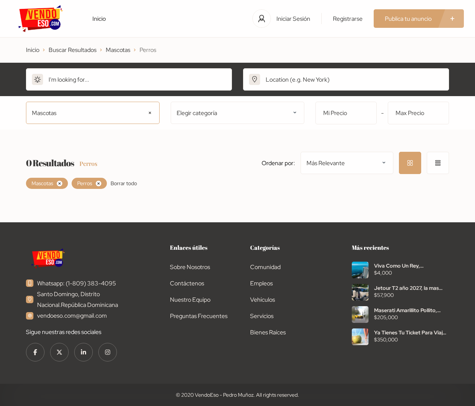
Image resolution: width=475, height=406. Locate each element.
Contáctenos (187, 283)
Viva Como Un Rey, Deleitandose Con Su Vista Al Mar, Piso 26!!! (409, 265)
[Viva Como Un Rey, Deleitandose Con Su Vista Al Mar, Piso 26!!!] (360, 270)
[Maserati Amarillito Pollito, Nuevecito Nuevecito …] (360, 314)
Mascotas (118, 50)
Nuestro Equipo (190, 300)
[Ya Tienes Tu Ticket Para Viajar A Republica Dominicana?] (360, 336)
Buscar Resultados (72, 50)
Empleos (261, 283)
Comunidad (265, 267)
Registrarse (348, 19)
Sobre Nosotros (190, 267)
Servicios (261, 316)
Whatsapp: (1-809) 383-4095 (76, 283)
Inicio (99, 19)
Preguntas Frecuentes (198, 316)
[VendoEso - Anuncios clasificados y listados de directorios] (40, 18)
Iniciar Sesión (293, 19)
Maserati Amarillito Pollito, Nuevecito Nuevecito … (405, 310)
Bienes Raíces (268, 332)
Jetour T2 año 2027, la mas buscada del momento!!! (406, 288)
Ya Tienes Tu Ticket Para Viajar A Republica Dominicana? (411, 332)
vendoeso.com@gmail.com (72, 316)
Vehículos (262, 300)
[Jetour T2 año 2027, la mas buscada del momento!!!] (360, 292)
